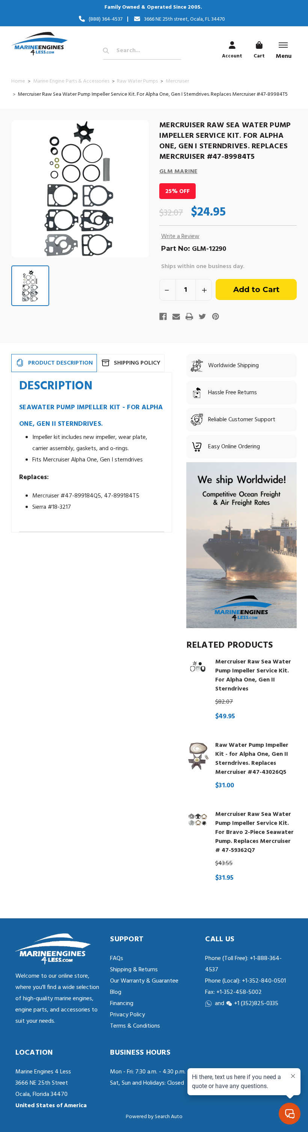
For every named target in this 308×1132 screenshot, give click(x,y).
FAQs (116, 958)
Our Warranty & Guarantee (144, 981)
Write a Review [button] (180, 236)
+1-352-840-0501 (263, 981)
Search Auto (169, 1116)
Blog (115, 992)
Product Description (60, 363)
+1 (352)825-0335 (256, 1003)
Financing (121, 1003)
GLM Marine (178, 171)
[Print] (189, 316)
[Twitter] (202, 316)
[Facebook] (163, 316)
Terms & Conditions (135, 1026)
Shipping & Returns (134, 970)
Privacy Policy (127, 1015)
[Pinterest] (215, 316)
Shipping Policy (137, 363)
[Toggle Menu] (283, 45)
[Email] (176, 316)
